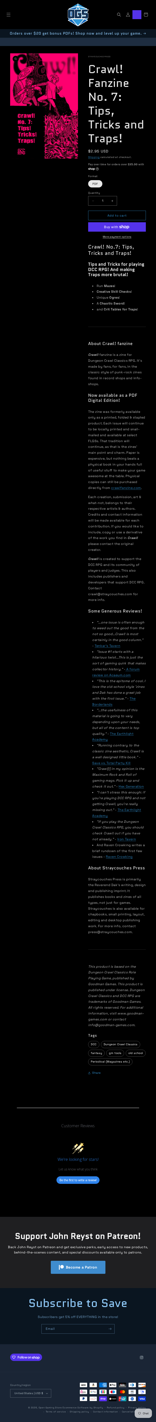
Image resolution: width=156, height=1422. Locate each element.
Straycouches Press (99, 56)
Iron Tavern (126, 839)
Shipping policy (79, 1411)
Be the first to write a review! (78, 1180)
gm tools (115, 1053)
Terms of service (56, 1411)
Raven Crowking (119, 857)
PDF (95, 184)
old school (135, 1053)
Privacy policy (137, 1407)
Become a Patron (81, 1267)
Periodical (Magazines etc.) (110, 1061)
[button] (8, 14)
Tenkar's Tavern (107, 646)
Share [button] (96, 1073)
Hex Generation (131, 786)
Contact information (105, 1411)
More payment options (117, 236)
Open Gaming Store (50, 1407)
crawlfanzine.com (126, 488)
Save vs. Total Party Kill (111, 763)
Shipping (94, 157)
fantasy (96, 1053)
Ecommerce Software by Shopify (83, 1407)
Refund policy (115, 1407)
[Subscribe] (109, 1329)
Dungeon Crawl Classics (121, 1044)
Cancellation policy (134, 1411)
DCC (94, 1044)
